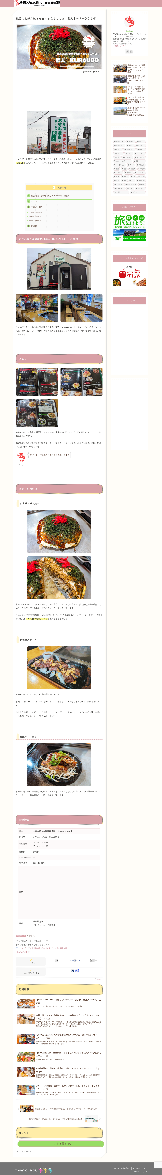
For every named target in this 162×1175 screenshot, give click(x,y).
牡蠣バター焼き (35, 220)
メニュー (34, 201)
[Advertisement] (59, 92)
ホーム (116, 1168)
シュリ (129, 30)
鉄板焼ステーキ (35, 216)
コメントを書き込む (60, 1143)
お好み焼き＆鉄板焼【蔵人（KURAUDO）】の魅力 (50, 196)
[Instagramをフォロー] (77, 971)
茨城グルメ (21, 936)
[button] (93, 960)
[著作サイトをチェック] (72, 971)
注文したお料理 (36, 207)
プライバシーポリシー (140, 1168)
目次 (58, 188)
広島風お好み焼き (36, 212)
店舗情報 (34, 226)
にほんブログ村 (23, 952)
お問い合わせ (125, 1168)
